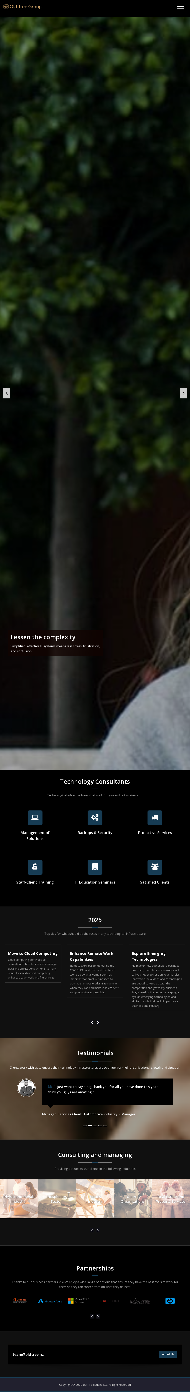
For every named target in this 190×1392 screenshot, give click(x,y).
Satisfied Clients (155, 882)
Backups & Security (95, 832)
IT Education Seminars (95, 882)
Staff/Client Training (35, 882)
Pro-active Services (155, 832)
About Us (168, 1354)
